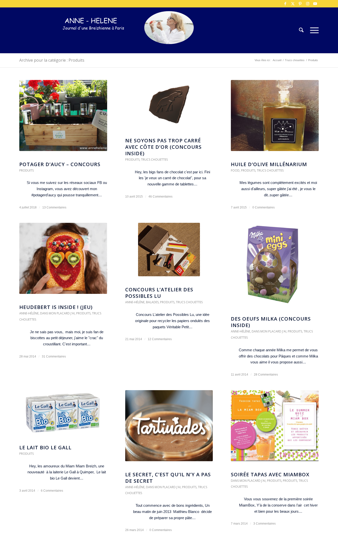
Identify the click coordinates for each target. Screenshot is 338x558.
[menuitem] (301, 30)
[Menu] (313, 30)
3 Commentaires (264, 523)
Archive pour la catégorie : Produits (51, 60)
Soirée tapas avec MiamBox (270, 474)
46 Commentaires (160, 196)
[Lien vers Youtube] (315, 3)
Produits (26, 170)
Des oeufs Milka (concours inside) (271, 322)
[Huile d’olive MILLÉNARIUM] (275, 118)
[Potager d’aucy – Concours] (63, 118)
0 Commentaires (263, 207)
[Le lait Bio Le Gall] (63, 414)
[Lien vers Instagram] (307, 3)
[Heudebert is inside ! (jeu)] (63, 261)
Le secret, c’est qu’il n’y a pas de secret (168, 477)
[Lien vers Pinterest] (300, 3)
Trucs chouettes (154, 159)
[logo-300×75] (93, 38)
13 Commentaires (54, 207)
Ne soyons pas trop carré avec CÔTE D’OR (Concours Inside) (163, 147)
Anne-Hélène (29, 313)
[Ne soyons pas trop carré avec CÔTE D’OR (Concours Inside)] (169, 106)
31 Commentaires (54, 356)
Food (235, 170)
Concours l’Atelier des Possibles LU (159, 292)
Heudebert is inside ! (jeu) (56, 307)
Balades (152, 302)
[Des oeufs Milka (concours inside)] (275, 266)
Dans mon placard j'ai (57, 313)
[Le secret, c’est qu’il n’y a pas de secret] (169, 428)
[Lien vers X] (292, 3)
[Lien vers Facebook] (285, 3)
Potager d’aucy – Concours (59, 164)
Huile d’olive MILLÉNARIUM (269, 164)
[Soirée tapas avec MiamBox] (275, 428)
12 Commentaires (160, 339)
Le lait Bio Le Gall (45, 447)
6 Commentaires (52, 490)
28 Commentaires (266, 374)
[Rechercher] (301, 30)
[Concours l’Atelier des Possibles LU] (169, 252)
